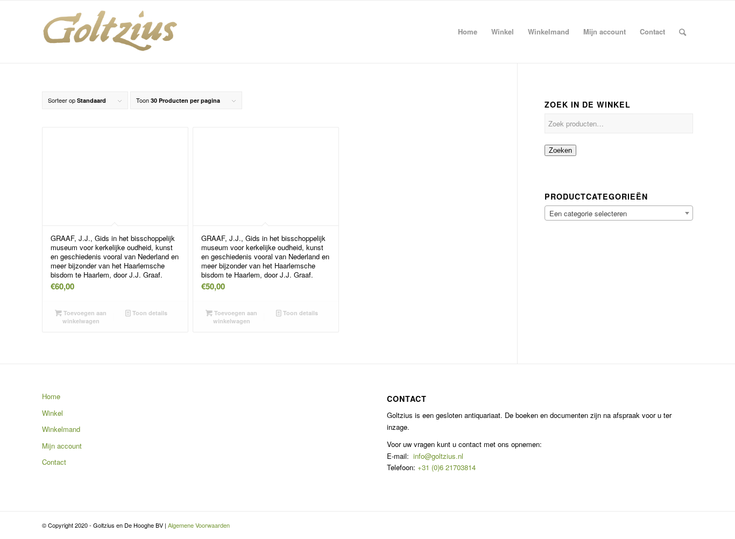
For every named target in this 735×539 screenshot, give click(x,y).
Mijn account (62, 446)
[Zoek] (682, 32)
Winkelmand (61, 429)
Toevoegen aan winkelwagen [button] (84, 317)
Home (51, 396)
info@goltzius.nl (438, 456)
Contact (54, 462)
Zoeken (560, 150)
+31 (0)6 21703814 (445, 467)
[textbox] (618, 213)
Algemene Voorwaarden (199, 525)
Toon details (149, 313)
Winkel (52, 413)
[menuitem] (467, 32)
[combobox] (619, 213)
